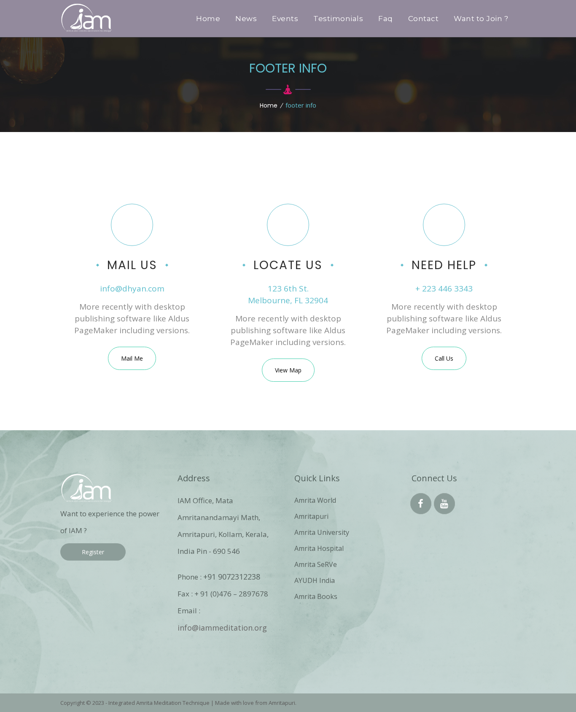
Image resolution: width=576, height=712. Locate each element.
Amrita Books (315, 596)
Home (268, 105)
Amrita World (315, 500)
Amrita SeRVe (315, 564)
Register (93, 552)
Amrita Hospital (319, 548)
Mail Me (132, 358)
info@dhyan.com (132, 288)
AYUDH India (314, 580)
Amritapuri (311, 516)
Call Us (444, 358)
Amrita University (321, 532)
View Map (288, 370)
